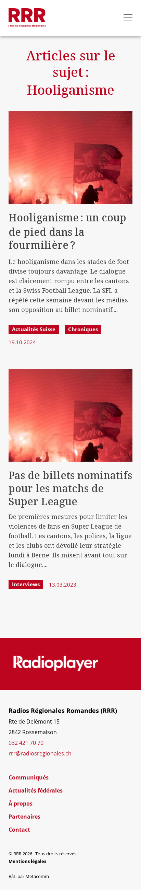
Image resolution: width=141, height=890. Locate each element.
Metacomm (37, 876)
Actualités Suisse (33, 329)
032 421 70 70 (26, 743)
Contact (19, 829)
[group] (56, 663)
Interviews (26, 584)
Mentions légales (27, 861)
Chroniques (83, 329)
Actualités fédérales (36, 790)
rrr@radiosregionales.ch (40, 753)
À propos (21, 803)
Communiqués (29, 777)
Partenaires (24, 816)
